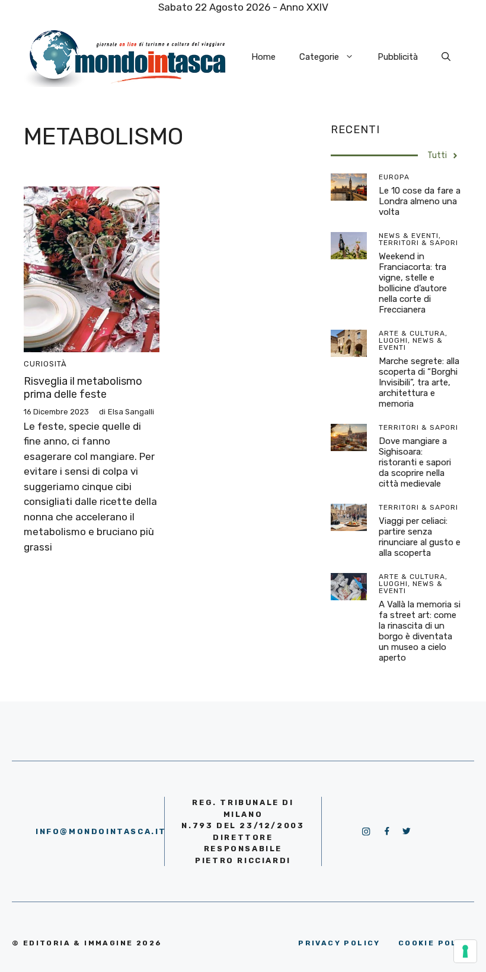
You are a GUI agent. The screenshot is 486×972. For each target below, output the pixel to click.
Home (263, 57)
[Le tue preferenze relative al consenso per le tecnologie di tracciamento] (465, 951)
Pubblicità (398, 57)
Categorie (319, 57)
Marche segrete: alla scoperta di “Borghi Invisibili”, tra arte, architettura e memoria (419, 382)
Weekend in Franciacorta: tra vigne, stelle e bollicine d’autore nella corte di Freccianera (413, 283)
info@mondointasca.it (101, 831)
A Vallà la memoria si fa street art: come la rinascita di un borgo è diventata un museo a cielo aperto (420, 631)
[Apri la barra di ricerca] (446, 57)
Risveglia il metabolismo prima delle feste (83, 388)
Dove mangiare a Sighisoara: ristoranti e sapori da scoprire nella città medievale (415, 462)
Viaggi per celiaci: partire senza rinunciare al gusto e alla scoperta (420, 537)
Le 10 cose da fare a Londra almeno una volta (420, 201)
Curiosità (45, 363)
